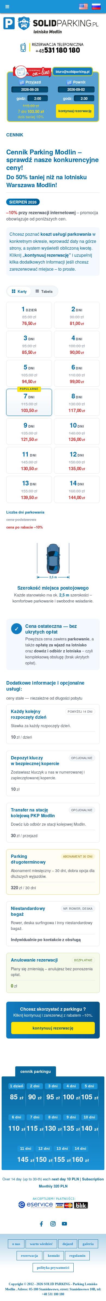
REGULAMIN (77, 1256)
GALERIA (88, 1244)
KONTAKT (54, 1256)
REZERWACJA (29, 1256)
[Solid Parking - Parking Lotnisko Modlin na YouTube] (64, 1224)
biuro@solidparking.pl (72, 71)
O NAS (16, 1244)
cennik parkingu (35, 1071)
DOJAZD (68, 1244)
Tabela (46, 291)
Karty (22, 291)
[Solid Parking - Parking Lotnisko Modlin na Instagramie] (53, 1224)
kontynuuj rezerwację (53, 1028)
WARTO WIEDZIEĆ (41, 1244)
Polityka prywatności (53, 1268)
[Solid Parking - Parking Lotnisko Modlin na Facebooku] (41, 1224)
